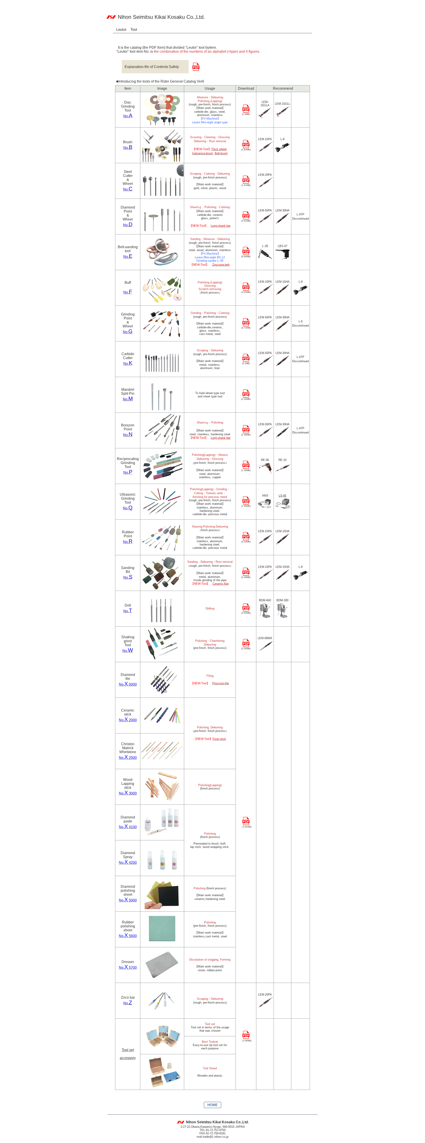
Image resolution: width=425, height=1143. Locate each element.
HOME (212, 1105)
